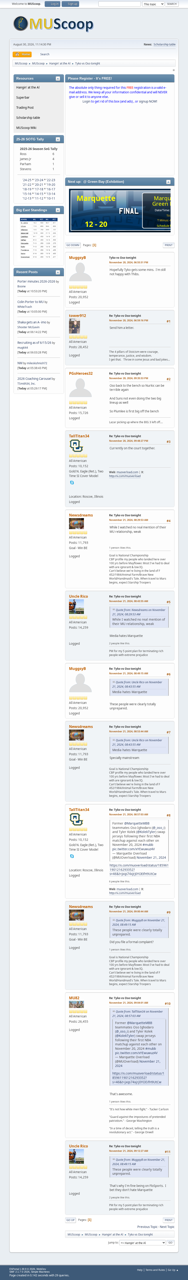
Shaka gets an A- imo (31, 322)
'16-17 (50, 189)
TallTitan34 (79, 436)
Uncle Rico (78, 596)
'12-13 (26, 198)
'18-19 (26, 189)
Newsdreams (81, 515)
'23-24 (38, 180)
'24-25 (26, 180)
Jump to (113, 1242)
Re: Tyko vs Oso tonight (125, 316)
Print (168, 245)
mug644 (22, 348)
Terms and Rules (155, 1270)
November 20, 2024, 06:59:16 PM (128, 320)
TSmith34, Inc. (26, 384)
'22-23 (50, 180)
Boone (21, 286)
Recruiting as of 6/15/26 (34, 343)
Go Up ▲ (173, 1270)
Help (140, 1270)
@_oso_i (158, 827)
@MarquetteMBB (136, 823)
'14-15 (38, 194)
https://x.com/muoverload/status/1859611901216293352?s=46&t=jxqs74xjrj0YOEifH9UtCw (138, 1077)
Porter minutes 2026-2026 (36, 281)
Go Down (72, 245)
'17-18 (38, 189)
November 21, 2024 (151, 857)
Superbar (23, 97)
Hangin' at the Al (27, 87)
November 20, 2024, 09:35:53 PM (128, 378)
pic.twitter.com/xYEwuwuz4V (133, 849)
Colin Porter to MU (30, 302)
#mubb (148, 844)
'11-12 (38, 198)
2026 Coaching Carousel (34, 379)
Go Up (70, 1220)
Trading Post (25, 108)
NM (19, 363)
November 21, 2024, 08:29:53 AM (128, 520)
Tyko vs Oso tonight (122, 258)
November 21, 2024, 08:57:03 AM (128, 814)
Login (86, 101)
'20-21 (38, 185)
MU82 (74, 997)
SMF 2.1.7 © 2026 (19, 1271)
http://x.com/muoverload (125, 476)
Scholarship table (165, 44)
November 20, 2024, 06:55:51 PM (128, 262)
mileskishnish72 (37, 363)
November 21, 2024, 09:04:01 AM (128, 1002)
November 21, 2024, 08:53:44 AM (128, 731)
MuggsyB (77, 257)
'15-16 (26, 194)
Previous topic (147, 1227)
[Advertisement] (120, 140)
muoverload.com (127, 472)
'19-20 (50, 185)
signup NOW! (148, 101)
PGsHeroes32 (81, 373)
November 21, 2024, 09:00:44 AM (128, 911)
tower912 (77, 315)
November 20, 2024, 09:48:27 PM (128, 440)
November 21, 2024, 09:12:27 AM (128, 1150)
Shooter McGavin (28, 327)
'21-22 (26, 185)
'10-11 (50, 198)
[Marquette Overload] (72, 490)
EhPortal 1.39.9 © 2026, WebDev (27, 1269)
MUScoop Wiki (26, 128)
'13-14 (50, 194)
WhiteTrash (24, 307)
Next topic (167, 1227)
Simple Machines (40, 1271)
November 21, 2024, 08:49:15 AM (128, 673)
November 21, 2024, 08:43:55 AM (128, 601)
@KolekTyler (146, 832)
